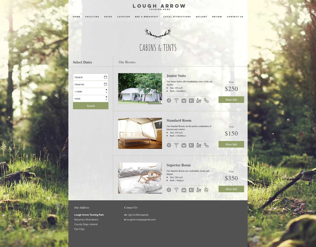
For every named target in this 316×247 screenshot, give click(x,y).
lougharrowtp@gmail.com (141, 219)
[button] (177, 17)
